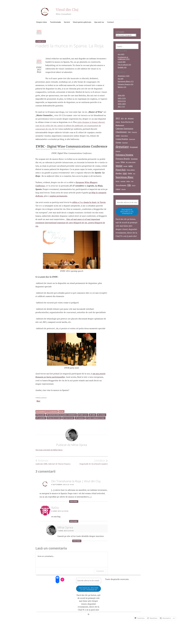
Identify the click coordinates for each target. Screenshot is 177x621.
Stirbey (128, 181)
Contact (110, 22)
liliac (123, 162)
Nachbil (125, 166)
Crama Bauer (124, 136)
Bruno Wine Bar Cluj (127, 122)
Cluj (129, 132)
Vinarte (133, 185)
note (130, 165)
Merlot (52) (122, 87)
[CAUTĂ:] (127, 46)
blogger (41, 415)
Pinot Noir (121, 169)
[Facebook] (57, 578)
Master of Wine (55, 418)
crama (118, 136)
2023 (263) (122, 104)
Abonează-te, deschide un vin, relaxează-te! (127, 211)
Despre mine (41, 22)
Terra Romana (121, 185)
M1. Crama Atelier (131, 162)
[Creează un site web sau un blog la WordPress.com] (88, 614)
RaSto (55, 508)
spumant (122, 181)
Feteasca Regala (123, 158)
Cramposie (132, 139)
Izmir (93, 415)
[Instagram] (62, 579)
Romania (81, 418)
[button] (39, 61)
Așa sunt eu (99, 22)
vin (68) (120, 78)
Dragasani (134, 147)
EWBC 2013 (83, 415)
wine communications (96, 418)
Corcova (134, 132)
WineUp (123, 189)
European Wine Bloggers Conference (62, 415)
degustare (122, 146)
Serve (117, 181)
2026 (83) (121, 95)
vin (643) (121, 54)
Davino (118, 142)
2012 (118, 118)
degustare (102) (123, 76)
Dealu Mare (125, 142)
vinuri (118, 189)
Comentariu (100, 571)
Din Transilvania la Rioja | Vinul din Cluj (75, 481)
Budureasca (120, 125)
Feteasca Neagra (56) (125, 84)
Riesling (119, 173)
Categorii (120, 32)
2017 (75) (121, 106)
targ (132, 181)
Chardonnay (121, 132)
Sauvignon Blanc (124, 177)
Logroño (41, 418)
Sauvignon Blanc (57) (125, 81)
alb (126, 118)
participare (69, 418)
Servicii (67, 22)
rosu (130, 173)
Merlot (119, 165)
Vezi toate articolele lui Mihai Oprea (48, 450)
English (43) (122, 67)
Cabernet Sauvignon (124, 128)
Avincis (118, 122)
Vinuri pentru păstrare (82, 22)
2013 (122, 118)
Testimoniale (55, 22)
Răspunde (73, 501)
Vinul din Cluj (67, 9)
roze (134, 173)
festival (118, 151)
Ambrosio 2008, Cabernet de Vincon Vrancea (52, 462)
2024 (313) (122, 101)
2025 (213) (122, 98)
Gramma (134, 159)
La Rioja (102, 415)
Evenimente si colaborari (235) (124, 58)
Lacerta (118, 162)
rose (125, 173)
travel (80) (121, 62)
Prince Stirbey (131, 170)
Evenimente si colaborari (47, 411)
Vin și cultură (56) (124, 64)
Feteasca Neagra (124, 154)
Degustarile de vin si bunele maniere (93, 462)
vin (62, 411)
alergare (131, 118)
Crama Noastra (122, 139)
